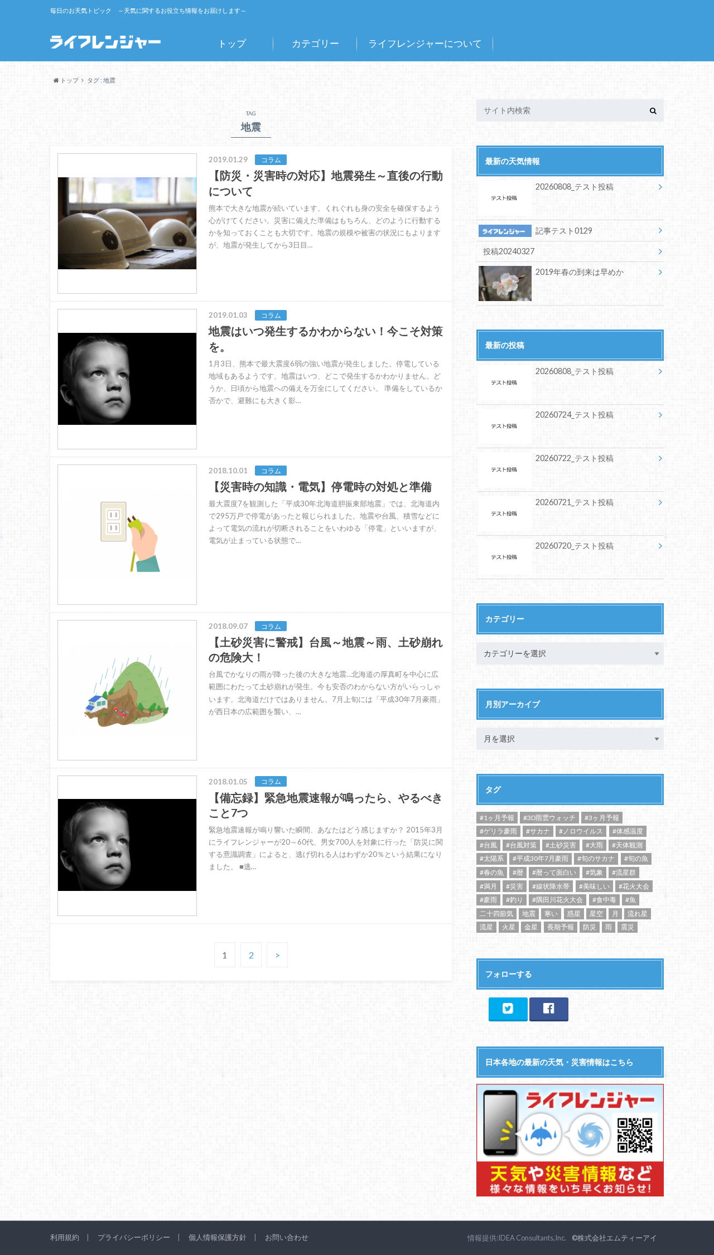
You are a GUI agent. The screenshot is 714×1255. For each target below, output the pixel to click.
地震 (529, 913)
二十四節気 (496, 913)
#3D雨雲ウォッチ (549, 817)
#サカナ (538, 831)
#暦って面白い (554, 872)
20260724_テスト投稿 (575, 414)
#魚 (630, 899)
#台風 (488, 845)
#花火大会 (634, 886)
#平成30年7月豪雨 (540, 858)
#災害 (514, 886)
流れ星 (638, 913)
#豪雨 (488, 899)
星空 (596, 913)
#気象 (594, 872)
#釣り (514, 899)
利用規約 (64, 1237)
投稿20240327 (508, 251)
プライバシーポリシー (134, 1237)
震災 (627, 927)
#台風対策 (521, 845)
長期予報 (560, 927)
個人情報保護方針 (218, 1237)
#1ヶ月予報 (497, 817)
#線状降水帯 (551, 886)
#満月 (488, 886)
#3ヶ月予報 (602, 817)
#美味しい (594, 886)
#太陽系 (492, 858)
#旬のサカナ (596, 858)
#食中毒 (604, 899)
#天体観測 (627, 845)
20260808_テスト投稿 (575, 186)
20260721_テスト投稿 (575, 502)
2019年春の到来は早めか (580, 272)
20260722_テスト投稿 (575, 458)
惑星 (574, 913)
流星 (486, 927)
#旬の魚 (636, 858)
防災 (589, 927)
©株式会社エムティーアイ (614, 1237)
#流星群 (624, 872)
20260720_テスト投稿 (575, 545)
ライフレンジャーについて (425, 43)
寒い (551, 913)
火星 (508, 927)
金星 (531, 927)
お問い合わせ (286, 1237)
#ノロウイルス (581, 831)
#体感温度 (627, 831)
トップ (232, 43)
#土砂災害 (561, 845)
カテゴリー (315, 43)
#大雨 (594, 845)
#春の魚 (492, 872)
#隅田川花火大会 (557, 899)
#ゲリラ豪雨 (498, 831)
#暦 (518, 872)
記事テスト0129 (564, 230)
